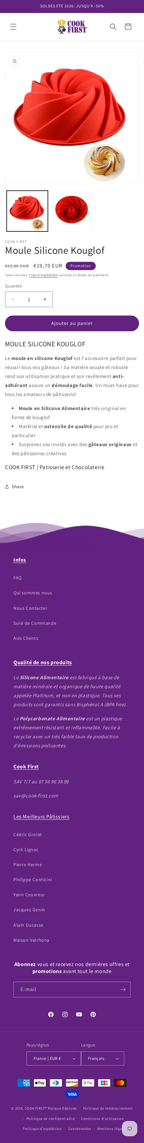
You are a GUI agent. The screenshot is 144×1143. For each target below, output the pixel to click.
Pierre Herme (27, 865)
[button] (13, 26)
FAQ (17, 578)
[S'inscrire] (123, 989)
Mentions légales (112, 1128)
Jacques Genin (29, 910)
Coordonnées (79, 1128)
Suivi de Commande (34, 623)
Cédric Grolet (27, 834)
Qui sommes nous (32, 593)
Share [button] (18, 487)
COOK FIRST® (36, 1108)
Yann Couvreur (29, 895)
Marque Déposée (62, 1108)
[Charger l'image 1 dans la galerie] (27, 211)
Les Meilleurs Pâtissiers (41, 816)
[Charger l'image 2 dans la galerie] (71, 211)
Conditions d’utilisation (102, 1118)
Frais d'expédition (43, 275)
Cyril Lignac (25, 849)
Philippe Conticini (32, 880)
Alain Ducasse (28, 925)
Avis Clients (25, 638)
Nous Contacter (30, 608)
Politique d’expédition (42, 1128)
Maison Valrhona (31, 940)
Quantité (13, 286)
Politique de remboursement (108, 1108)
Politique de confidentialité (50, 1118)
